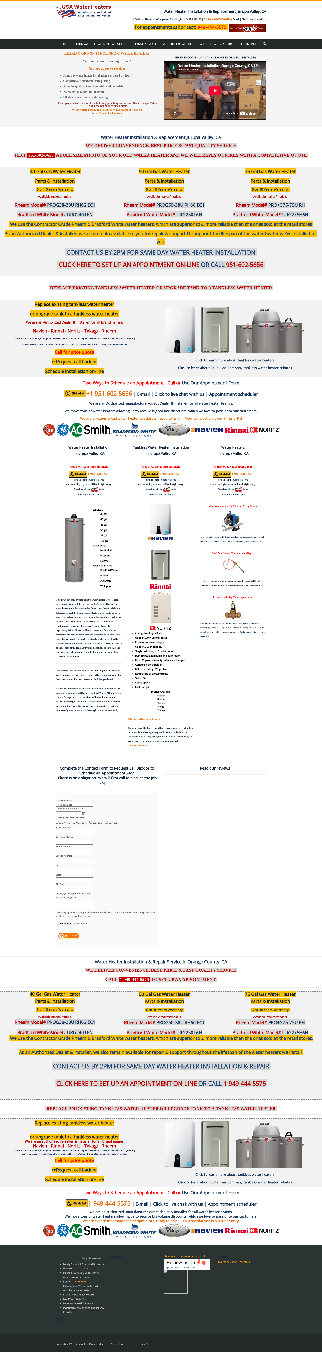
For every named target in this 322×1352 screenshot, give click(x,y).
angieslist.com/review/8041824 (179, 1267)
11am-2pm (81, 822)
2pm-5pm (97, 822)
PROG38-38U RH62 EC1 (55, 205)
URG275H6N (270, 214)
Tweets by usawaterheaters (234, 1262)
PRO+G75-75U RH (270, 205)
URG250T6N (164, 214)
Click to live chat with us (254, 19)
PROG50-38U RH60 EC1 (164, 205)
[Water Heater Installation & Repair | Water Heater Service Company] (84, 11)
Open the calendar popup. (83, 814)
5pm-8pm (113, 822)
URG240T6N (55, 214)
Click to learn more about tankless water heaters (234, 360)
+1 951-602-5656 (109, 393)
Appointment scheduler (233, 394)
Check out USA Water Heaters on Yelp (185, 1256)
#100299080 (79, 1281)
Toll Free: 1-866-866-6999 (217, 19)
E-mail (236, 19)
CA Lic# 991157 (82, 1268)
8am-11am (64, 822)
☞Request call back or (74, 361)
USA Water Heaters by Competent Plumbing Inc (158, 19)
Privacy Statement (120, 1344)
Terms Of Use (145, 1344)
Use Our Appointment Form (210, 383)
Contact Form (96, 479)
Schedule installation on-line (74, 371)
